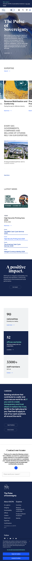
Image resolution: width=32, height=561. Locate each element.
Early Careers (10, 429)
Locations (9, 349)
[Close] (29, 541)
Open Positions (11, 425)
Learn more (7, 53)
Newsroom (7, 518)
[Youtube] (11, 538)
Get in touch (26, 10)
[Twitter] (8, 538)
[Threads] (14, 538)
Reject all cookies (16, 554)
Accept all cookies (16, 558)
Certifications (8, 523)
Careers (8, 372)
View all (6, 71)
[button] (16, 231)
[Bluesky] (16, 538)
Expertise (6, 520)
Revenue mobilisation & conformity (20, 509)
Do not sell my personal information (16, 549)
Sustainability (8, 510)
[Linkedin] (5, 538)
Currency (18, 505)
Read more (6, 110)
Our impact (15, 287)
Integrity (6, 507)
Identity (18, 518)
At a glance (7, 505)
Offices (6, 513)
